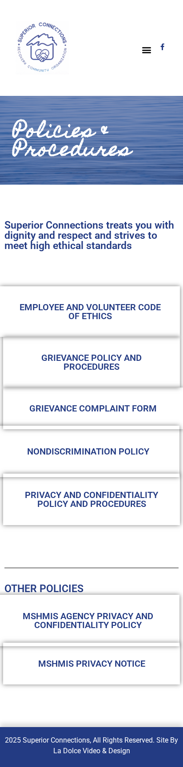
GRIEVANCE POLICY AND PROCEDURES (91, 362)
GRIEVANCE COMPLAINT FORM (93, 408)
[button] (146, 50)
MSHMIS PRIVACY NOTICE (91, 663)
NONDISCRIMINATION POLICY (88, 451)
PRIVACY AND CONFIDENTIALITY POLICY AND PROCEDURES (91, 499)
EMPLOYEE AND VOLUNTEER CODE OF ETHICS (90, 311)
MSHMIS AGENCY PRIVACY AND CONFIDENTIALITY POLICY (88, 620)
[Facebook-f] (162, 46)
